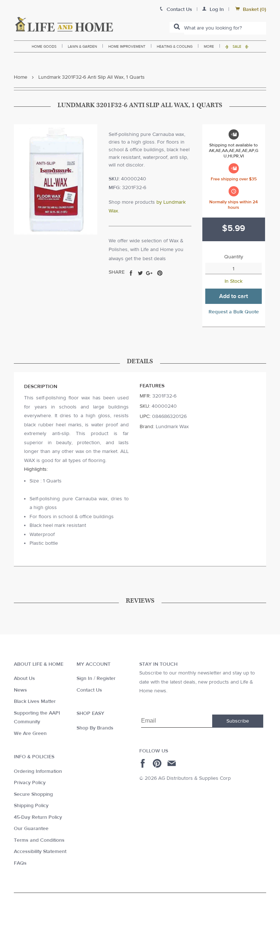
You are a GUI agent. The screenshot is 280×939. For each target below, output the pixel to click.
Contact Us (89, 690)
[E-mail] (172, 763)
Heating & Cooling (174, 46)
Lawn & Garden (82, 46)
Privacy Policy (30, 782)
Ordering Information (38, 771)
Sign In (84, 678)
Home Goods (44, 46)
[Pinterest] (158, 763)
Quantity (233, 256)
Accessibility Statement (40, 851)
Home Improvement (126, 46)
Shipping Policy (31, 805)
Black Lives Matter (35, 701)
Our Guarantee (31, 828)
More (209, 46)
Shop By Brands (95, 728)
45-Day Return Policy (38, 817)
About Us (24, 678)
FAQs (20, 863)
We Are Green (30, 733)
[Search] (177, 27)
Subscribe (237, 721)
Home (20, 77)
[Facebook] (144, 763)
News (20, 690)
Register (106, 678)
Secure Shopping (33, 794)
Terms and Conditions (39, 840)
